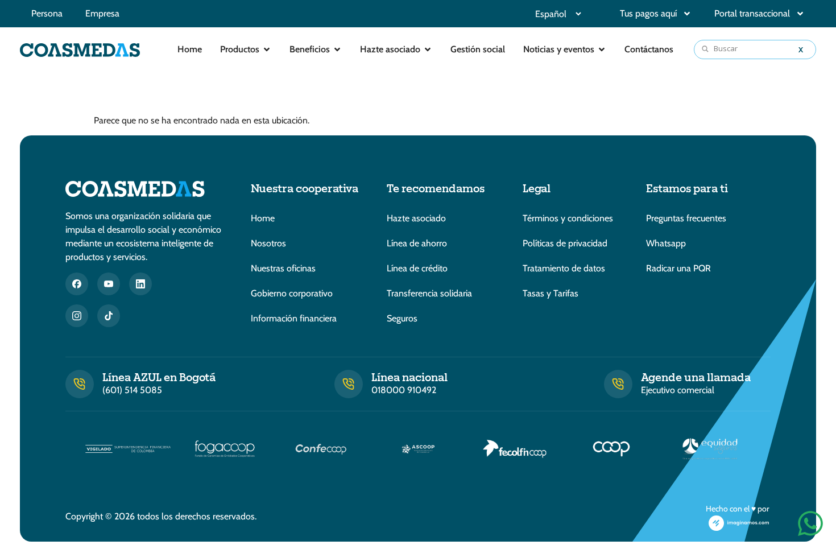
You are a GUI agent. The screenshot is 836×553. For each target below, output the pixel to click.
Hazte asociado (416, 218)
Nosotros (268, 243)
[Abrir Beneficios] (337, 49)
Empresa (102, 13)
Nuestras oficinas (283, 268)
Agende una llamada (696, 376)
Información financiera (294, 318)
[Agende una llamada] (618, 384)
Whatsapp (666, 243)
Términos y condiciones (568, 218)
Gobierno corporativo (292, 293)
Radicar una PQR (678, 268)
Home (263, 218)
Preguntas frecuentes (686, 218)
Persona (47, 13)
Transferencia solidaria (429, 293)
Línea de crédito (417, 268)
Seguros (402, 318)
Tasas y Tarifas (550, 293)
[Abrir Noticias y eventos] (601, 49)
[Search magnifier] (705, 49)
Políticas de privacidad (565, 243)
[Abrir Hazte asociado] (427, 49)
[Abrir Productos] (266, 49)
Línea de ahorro (417, 243)
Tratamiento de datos (564, 268)
